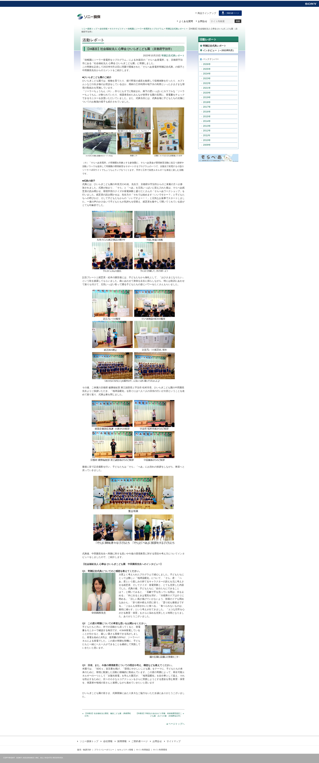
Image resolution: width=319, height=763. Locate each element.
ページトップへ (176, 723)
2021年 (207, 88)
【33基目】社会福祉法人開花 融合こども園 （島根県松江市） (108, 714)
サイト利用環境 (160, 750)
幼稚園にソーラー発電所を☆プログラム (146, 29)
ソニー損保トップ (89, 29)
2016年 (207, 111)
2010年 (207, 140)
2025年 (207, 69)
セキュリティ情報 (125, 750)
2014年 (207, 121)
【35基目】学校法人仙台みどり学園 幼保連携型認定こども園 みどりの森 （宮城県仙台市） (159, 714)
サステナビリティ (118, 29)
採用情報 (122, 741)
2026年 (207, 64)
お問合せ (157, 741)
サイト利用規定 (143, 750)
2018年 (207, 102)
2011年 (206, 135)
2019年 (207, 97)
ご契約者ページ (139, 741)
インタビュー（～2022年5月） (219, 50)
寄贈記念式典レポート (176, 29)
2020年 (207, 92)
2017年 (207, 106)
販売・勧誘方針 (84, 750)
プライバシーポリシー (104, 750)
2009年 (207, 144)
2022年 (207, 83)
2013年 (207, 126)
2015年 (207, 116)
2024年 (207, 73)
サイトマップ (174, 741)
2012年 (207, 130)
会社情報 (103, 29)
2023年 (207, 78)
